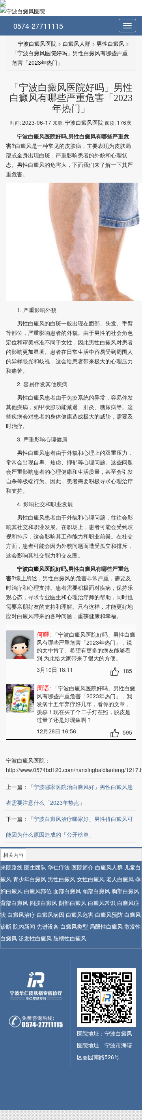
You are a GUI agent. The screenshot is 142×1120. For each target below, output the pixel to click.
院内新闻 (24, 926)
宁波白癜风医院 (37, 43)
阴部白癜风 (72, 903)
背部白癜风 (14, 903)
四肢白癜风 (43, 903)
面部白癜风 (67, 891)
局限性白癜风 (106, 926)
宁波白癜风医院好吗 (42, 568)
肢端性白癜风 (69, 938)
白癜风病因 (50, 914)
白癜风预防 (109, 914)
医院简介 (82, 867)
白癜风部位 (38, 891)
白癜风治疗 (21, 914)
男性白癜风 (110, 43)
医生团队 (35, 867)
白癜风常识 (102, 903)
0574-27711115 (37, 26)
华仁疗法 (59, 867)
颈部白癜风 (96, 891)
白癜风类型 (74, 926)
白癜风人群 (76, 43)
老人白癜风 (120, 879)
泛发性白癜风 (35, 938)
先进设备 (48, 926)
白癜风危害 (79, 914)
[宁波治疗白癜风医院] (71, 3)
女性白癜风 (91, 879)
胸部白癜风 (125, 891)
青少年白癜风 (29, 879)
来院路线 (11, 867)
